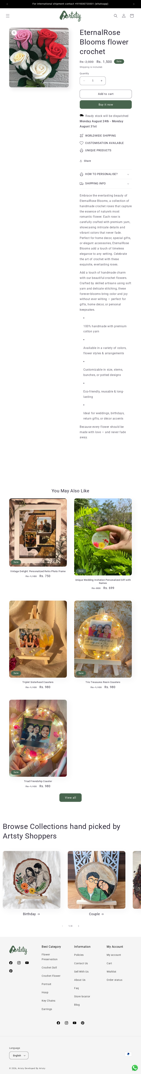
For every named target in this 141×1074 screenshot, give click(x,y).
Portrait (46, 984)
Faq (76, 988)
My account (114, 954)
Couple (94, 914)
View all (70, 797)
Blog (77, 1004)
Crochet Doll (49, 967)
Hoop (45, 992)
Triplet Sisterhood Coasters (38, 682)
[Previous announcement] (7, 4)
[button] (8, 16)
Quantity (84, 73)
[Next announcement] (134, 4)
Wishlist (111, 971)
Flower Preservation (49, 957)
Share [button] (87, 160)
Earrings (47, 1009)
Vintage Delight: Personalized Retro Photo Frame (38, 571)
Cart (109, 963)
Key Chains (48, 1000)
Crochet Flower (51, 975)
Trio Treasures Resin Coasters (103, 682)
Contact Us (81, 963)
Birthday (29, 914)
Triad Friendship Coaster (38, 781)
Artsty (21, 1068)
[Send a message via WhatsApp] (135, 1068)
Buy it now (106, 104)
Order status (114, 979)
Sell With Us (81, 971)
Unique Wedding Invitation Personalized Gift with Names (103, 581)
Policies (79, 954)
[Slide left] (62, 926)
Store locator (82, 996)
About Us (80, 979)
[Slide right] (79, 926)
